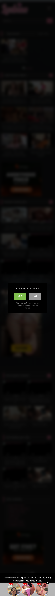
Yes (20, 296)
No (35, 296)
